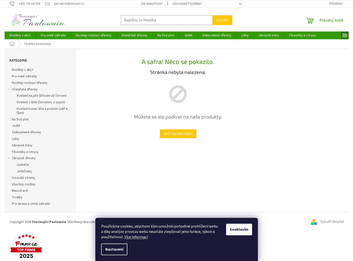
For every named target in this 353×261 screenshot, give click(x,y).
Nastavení (114, 249)
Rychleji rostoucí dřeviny (30, 82)
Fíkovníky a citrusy (25, 152)
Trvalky (17, 197)
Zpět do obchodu (178, 134)
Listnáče (23, 164)
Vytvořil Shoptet (332, 222)
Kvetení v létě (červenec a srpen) (41, 102)
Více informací (136, 237)
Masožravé (20, 190)
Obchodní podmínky (187, 4)
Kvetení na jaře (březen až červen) (41, 95)
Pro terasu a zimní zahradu (31, 203)
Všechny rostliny (24, 184)
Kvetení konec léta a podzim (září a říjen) (42, 110)
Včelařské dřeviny (25, 89)
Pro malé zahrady (24, 76)
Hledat (222, 20)
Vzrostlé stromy (23, 177)
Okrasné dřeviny (24, 158)
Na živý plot (20, 119)
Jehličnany (24, 171)
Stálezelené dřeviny (26, 132)
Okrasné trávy (22, 145)
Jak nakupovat (152, 4)
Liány (15, 138)
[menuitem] (20, 35)
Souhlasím (239, 229)
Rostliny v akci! (22, 69)
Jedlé (16, 125)
